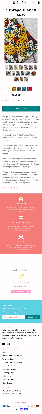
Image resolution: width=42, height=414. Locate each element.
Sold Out (21, 108)
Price (4, 95)
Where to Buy (7, 359)
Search (5, 352)
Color (5, 89)
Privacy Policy (7, 376)
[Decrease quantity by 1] (13, 100)
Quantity (6, 100)
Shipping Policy (8, 373)
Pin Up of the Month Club (12, 362)
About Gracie (7, 366)
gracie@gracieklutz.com (11, 393)
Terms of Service (8, 380)
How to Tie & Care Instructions (14, 356)
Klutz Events (7, 383)
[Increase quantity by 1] (23, 100)
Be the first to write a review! (21, 292)
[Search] (34, 2)
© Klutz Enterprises (20, 402)
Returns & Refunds (9, 369)
